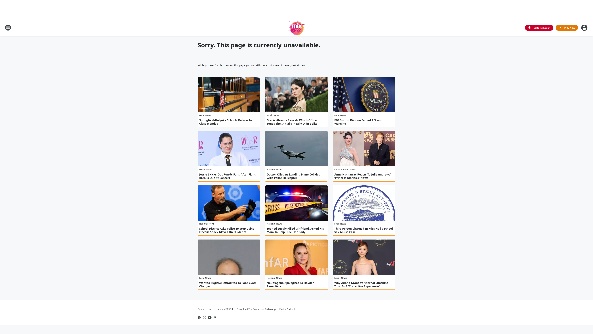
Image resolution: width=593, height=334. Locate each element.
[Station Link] (296, 27)
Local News (205, 115)
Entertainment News (345, 169)
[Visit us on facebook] (199, 317)
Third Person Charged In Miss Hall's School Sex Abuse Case (363, 230)
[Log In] (584, 28)
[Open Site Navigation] (8, 28)
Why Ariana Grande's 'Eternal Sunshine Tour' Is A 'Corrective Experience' (361, 284)
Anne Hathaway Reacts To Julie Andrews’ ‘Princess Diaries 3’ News (362, 176)
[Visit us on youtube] (210, 317)
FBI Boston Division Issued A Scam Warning (358, 121)
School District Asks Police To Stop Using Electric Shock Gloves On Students (226, 230)
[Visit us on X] (204, 317)
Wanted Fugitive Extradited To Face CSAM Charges (228, 284)
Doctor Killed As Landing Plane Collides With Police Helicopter (293, 176)
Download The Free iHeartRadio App (256, 308)
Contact (202, 308)
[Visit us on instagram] (215, 317)
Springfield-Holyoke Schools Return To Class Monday (225, 121)
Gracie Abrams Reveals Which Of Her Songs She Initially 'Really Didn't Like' (292, 121)
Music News (273, 115)
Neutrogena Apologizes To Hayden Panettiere (290, 284)
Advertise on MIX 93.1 (221, 308)
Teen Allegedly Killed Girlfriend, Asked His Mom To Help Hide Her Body (295, 230)
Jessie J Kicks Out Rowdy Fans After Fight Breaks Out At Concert (227, 176)
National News (274, 169)
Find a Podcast (287, 308)
